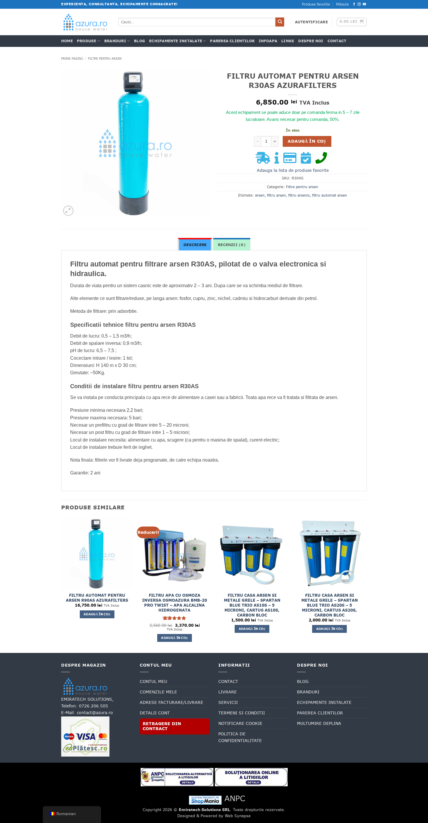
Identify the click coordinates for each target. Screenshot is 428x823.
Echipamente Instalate (175, 41)
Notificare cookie (240, 723)
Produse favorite (316, 4)
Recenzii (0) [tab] (232, 245)
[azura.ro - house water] (85, 22)
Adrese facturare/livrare (171, 702)
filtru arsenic (299, 195)
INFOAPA (268, 41)
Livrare (227, 692)
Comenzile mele (158, 692)
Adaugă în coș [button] (97, 614)
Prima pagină (72, 58)
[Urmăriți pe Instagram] (359, 4)
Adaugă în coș (307, 141)
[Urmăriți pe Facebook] (354, 4)
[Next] (365, 584)
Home (67, 41)
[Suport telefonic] (322, 161)
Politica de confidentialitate (240, 737)
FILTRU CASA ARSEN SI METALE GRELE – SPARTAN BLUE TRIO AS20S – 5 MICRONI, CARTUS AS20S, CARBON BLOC (329, 605)
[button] (311, 22)
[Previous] (61, 584)
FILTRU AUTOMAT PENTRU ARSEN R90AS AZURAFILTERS (97, 598)
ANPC (234, 798)
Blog (139, 41)
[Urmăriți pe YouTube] (364, 4)
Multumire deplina (319, 723)
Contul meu (153, 681)
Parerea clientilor (232, 41)
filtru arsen (276, 195)
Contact (337, 41)
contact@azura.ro (95, 713)
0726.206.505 (93, 706)
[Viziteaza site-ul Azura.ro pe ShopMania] (205, 799)
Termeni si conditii (241, 713)
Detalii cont (155, 713)
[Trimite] (279, 22)
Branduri (115, 41)
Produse (86, 41)
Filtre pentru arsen (104, 58)
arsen (260, 195)
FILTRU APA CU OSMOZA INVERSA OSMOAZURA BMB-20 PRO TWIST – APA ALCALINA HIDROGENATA (174, 603)
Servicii (228, 702)
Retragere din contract (162, 726)
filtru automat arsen (329, 195)
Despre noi (310, 41)
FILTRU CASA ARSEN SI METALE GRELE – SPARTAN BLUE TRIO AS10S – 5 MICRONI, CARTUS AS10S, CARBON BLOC (252, 605)
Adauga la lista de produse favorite (293, 170)
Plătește (342, 4)
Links (287, 41)
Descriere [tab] (194, 245)
